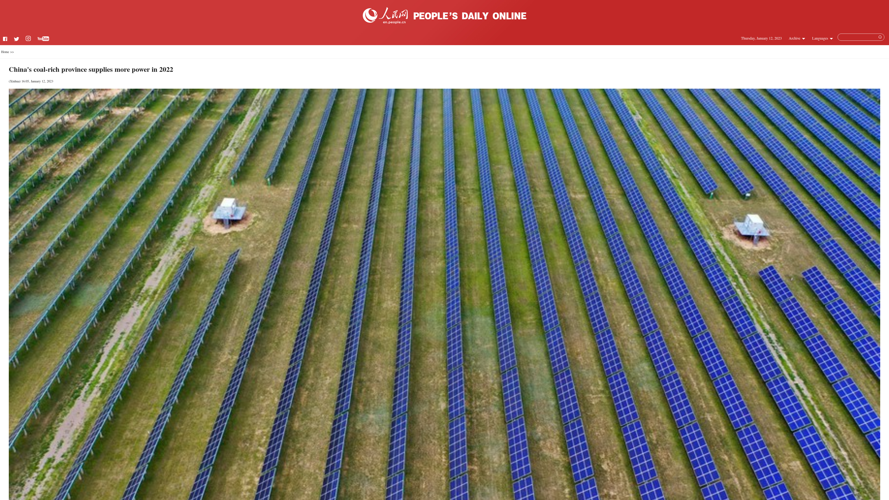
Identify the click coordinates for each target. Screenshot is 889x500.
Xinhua (14, 81)
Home (5, 52)
